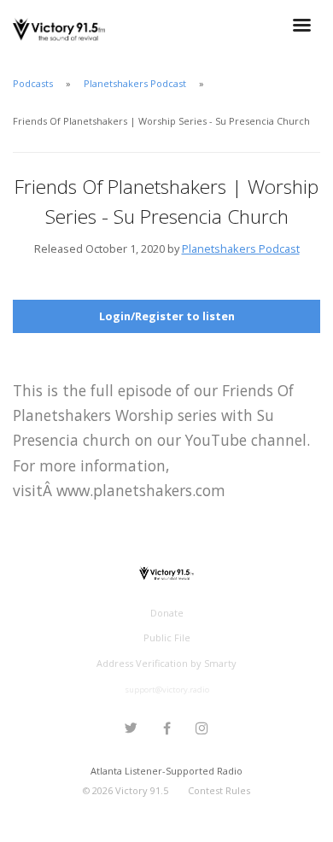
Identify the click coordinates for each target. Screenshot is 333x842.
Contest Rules (219, 790)
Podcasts (33, 83)
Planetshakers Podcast (135, 83)
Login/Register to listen (167, 316)
